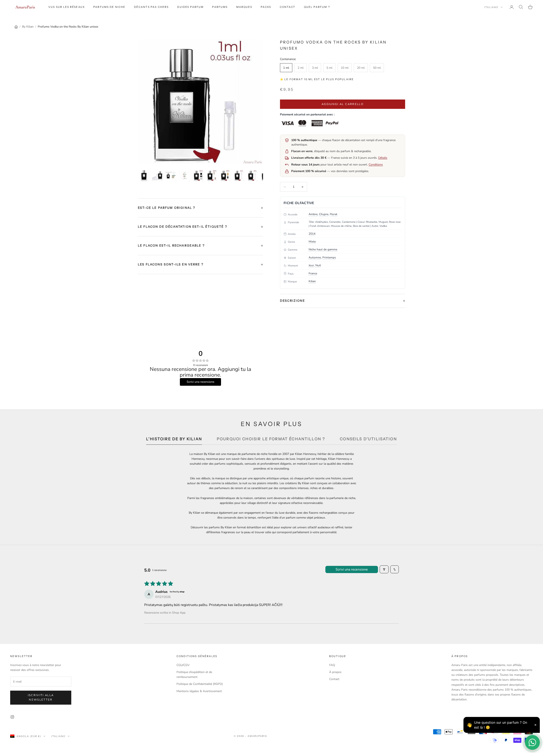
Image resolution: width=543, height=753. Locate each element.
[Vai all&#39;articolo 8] (239, 175)
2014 (312, 234)
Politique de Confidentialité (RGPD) (199, 684)
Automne (315, 257)
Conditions (376, 165)
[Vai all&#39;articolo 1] (144, 175)
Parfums (220, 6)
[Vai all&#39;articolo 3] (171, 175)
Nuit (318, 265)
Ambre (313, 214)
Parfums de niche (109, 6)
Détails (382, 158)
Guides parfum (190, 6)
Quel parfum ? (317, 6)
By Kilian (28, 27)
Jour (311, 265)
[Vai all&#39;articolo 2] (157, 175)
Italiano (491, 7)
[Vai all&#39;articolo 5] (198, 175)
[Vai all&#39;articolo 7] (225, 175)
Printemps (329, 257)
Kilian (312, 281)
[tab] (174, 440)
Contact (287, 6)
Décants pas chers (151, 6)
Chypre (323, 214)
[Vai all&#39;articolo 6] (212, 175)
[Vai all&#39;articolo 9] (252, 175)
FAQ (332, 665)
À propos (335, 672)
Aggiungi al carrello (343, 104)
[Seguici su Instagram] (12, 717)
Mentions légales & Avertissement (199, 691)
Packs (266, 6)
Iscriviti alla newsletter (41, 697)
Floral (333, 214)
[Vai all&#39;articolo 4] (184, 175)
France (313, 273)
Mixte (312, 242)
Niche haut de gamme (323, 249)
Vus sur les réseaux (66, 6)
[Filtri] (384, 569)
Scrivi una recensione (352, 569)
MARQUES (244, 6)
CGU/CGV (183, 665)
